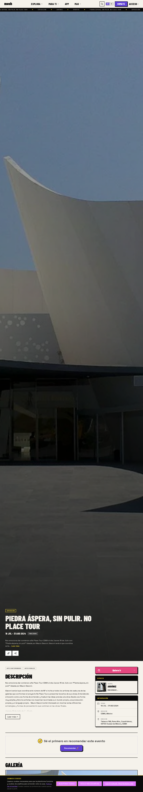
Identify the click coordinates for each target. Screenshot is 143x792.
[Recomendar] (8, 653)
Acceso (134, 3)
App (67, 3)
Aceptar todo (67, 783)
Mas (77, 3)
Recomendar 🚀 (71, 748)
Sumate (121, 4)
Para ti (53, 3)
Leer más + (12, 716)
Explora (35, 3)
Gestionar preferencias (119, 783)
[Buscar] (102, 3)
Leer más (15, 646)
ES (108, 4)
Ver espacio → (113, 690)
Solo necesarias (89, 783)
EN (112, 4)
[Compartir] (15, 653)
